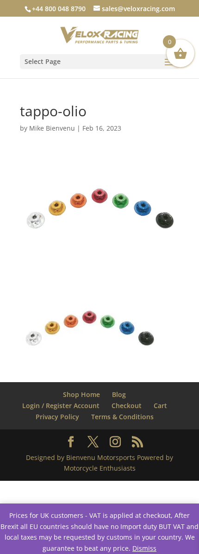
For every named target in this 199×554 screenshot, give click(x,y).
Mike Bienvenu (52, 128)
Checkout (127, 405)
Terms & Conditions (122, 416)
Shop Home (81, 394)
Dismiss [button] (144, 548)
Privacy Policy (57, 416)
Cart (160, 405)
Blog (119, 394)
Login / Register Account (61, 405)
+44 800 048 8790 (59, 8)
